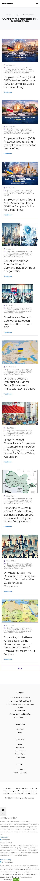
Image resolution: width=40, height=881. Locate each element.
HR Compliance (18, 71)
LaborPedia (20, 729)
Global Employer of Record (20, 698)
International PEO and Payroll (20, 701)
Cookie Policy (20, 757)
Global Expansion (21, 69)
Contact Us (20, 769)
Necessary (6, 840)
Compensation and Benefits (21, 68)
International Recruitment (19, 72)
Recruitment (20, 711)
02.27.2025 (10, 626)
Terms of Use (20, 751)
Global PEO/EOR (26, 253)
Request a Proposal (20, 773)
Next (20, 668)
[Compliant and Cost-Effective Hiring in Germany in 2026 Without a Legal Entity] (20, 234)
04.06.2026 (10, 188)
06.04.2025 (10, 367)
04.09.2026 (10, 65)
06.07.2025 (10, 306)
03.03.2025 (10, 496)
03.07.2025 (10, 428)
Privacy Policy (20, 754)
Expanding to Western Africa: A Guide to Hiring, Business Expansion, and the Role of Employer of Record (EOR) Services (18, 514)
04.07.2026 (10, 127)
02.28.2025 (10, 561)
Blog (8, 68)
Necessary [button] (4, 837)
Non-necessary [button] (5, 860)
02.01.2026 (10, 249)
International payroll (23, 255)
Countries (10, 69)
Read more (8, 92)
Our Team (20, 748)
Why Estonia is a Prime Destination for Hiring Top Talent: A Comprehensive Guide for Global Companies (19, 579)
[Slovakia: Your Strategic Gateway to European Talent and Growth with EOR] (17, 293)
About (20, 744)
